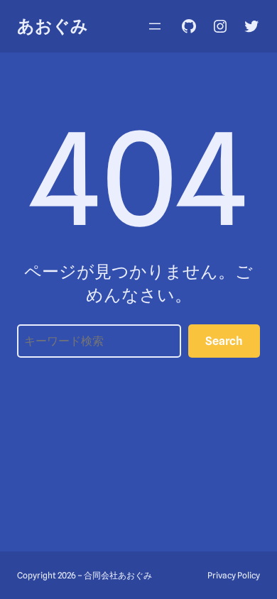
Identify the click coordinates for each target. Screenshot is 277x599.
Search (224, 341)
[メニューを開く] (154, 26)
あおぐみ (52, 26)
